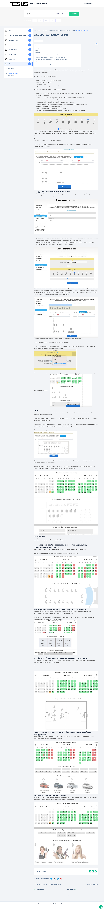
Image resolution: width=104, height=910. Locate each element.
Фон (37, 50)
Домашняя (37, 30)
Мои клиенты (71, 889)
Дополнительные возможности (64, 30)
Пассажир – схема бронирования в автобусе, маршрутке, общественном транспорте (58, 54)
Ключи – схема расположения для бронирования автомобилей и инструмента (57, 61)
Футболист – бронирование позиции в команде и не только (52, 59)
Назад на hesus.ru (88, 3)
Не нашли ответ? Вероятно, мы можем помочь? (49, 884)
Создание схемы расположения (44, 48)
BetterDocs (69, 895)
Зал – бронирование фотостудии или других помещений (51, 57)
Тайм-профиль (40, 889)
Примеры (38, 52)
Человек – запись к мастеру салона (46, 64)
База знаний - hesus (38, 3)
